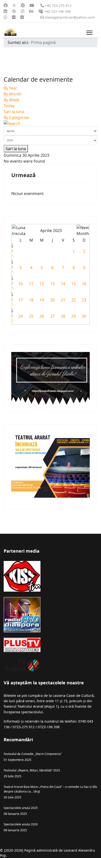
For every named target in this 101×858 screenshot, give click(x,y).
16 (84, 283)
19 (41, 300)
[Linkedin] (5, 11)
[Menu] (89, 32)
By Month (13, 94)
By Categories (16, 117)
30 (84, 316)
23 (84, 300)
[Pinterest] (23, 5)
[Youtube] (32, 5)
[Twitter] (14, 5)
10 (20, 283)
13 (52, 283)
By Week (11, 100)
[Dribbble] (14, 11)
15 (73, 283)
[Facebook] (6, 5)
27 (52, 316)
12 (41, 283)
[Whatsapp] (5, 17)
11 (31, 283)
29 (73, 316)
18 (31, 300)
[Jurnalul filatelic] (50, 378)
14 (63, 283)
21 (63, 300)
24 (20, 316)
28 (63, 316)
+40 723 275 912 (58, 5)
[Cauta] (50, 123)
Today (9, 105)
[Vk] (22, 17)
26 (41, 316)
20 (52, 300)
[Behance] (31, 11)
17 (20, 300)
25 (31, 316)
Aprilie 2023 (51, 230)
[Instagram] (22, 11)
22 (73, 300)
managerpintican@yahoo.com (70, 17)
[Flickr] (13, 17)
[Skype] (40, 11)
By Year (10, 88)
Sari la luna (14, 111)
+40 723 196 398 (57, 11)
